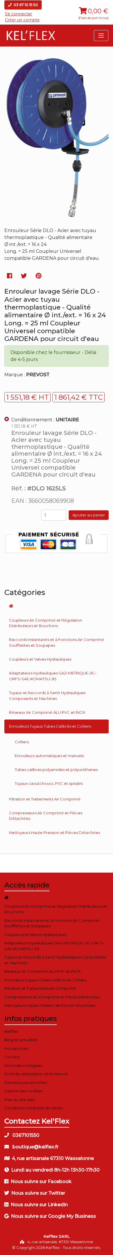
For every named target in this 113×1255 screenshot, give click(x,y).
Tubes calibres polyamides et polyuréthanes (56, 769)
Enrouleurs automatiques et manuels (49, 755)
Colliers (22, 741)
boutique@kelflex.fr (35, 1147)
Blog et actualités (20, 1039)
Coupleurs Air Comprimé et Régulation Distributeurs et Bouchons (45, 623)
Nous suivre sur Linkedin (39, 1204)
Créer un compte (22, 20)
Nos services (16, 1048)
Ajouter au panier (88, 515)
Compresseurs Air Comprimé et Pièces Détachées (45, 816)
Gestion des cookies (23, 1091)
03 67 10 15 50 (25, 5)
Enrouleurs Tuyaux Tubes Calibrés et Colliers (50, 726)
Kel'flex (11, 1031)
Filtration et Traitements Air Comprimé (45, 799)
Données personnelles (25, 1082)
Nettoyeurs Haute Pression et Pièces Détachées (54, 832)
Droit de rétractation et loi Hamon (36, 1074)
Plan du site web (19, 1099)
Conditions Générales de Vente (33, 1108)
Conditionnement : (45, 419)
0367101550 (25, 1135)
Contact (12, 1056)
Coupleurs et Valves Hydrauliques (40, 659)
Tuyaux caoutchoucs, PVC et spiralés (49, 783)
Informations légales (23, 1065)
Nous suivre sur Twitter (38, 1193)
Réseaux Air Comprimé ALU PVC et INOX (47, 712)
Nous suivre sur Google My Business (53, 1216)
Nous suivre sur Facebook (41, 1181)
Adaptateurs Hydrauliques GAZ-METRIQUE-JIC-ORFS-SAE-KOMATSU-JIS (52, 676)
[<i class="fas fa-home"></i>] (56, 606)
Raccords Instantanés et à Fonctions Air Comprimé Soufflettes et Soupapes (56, 642)
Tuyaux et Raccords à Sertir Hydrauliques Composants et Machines (47, 695)
